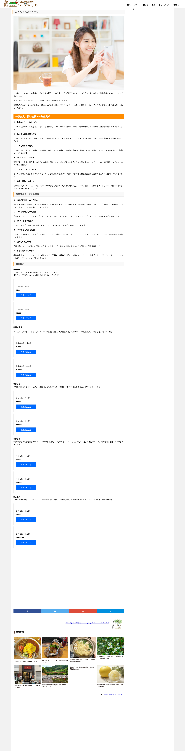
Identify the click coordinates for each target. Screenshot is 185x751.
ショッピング (164, 5)
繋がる (145, 5)
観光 (128, 5)
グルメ (136, 5)
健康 (153, 5)
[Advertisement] (68, 578)
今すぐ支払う (26, 295)
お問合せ (176, 5)
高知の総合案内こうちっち (114, 694)
